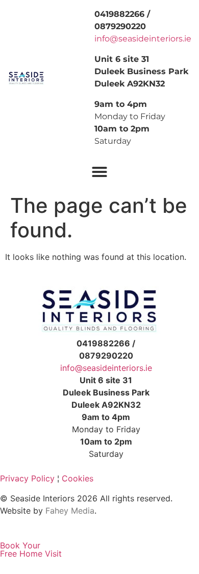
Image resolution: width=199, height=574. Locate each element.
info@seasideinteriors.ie (142, 38)
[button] (99, 172)
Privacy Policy (27, 478)
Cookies (77, 478)
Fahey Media (69, 510)
